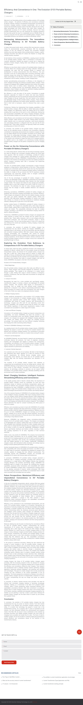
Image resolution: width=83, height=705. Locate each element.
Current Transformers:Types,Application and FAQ (56, 680)
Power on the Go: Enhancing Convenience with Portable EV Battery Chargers (66, 34)
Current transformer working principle (53, 683)
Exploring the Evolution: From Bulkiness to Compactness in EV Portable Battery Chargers (66, 36)
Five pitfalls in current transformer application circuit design (59, 677)
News (79, 673)
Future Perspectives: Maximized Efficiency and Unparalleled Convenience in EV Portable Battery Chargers (66, 42)
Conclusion (57, 45)
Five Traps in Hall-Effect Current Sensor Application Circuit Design (11, 677)
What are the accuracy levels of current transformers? (16, 680)
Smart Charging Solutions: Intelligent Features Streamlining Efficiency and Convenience (66, 39)
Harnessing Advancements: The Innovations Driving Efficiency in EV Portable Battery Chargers (66, 31)
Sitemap (35, 702)
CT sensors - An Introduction (10, 683)
